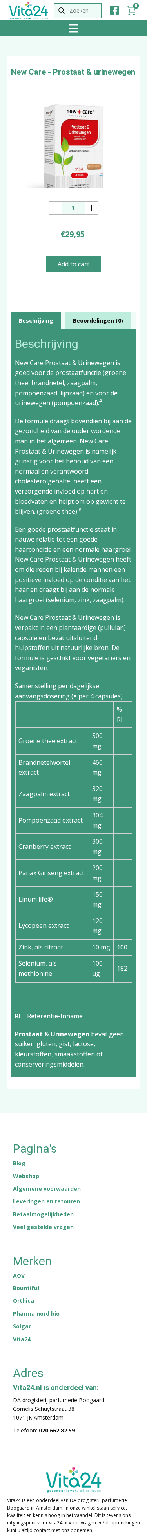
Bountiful (26, 1288)
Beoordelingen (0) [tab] (98, 320)
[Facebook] (114, 10)
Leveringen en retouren (46, 1201)
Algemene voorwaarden (47, 1188)
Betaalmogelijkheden (43, 1214)
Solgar (22, 1326)
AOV (19, 1275)
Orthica (23, 1300)
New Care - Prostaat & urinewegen (73, 72)
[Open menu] (73, 28)
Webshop (26, 1176)
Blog (19, 1163)
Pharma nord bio (36, 1313)
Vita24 (22, 1339)
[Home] (28, 10)
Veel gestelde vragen (43, 1226)
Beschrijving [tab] (36, 320)
